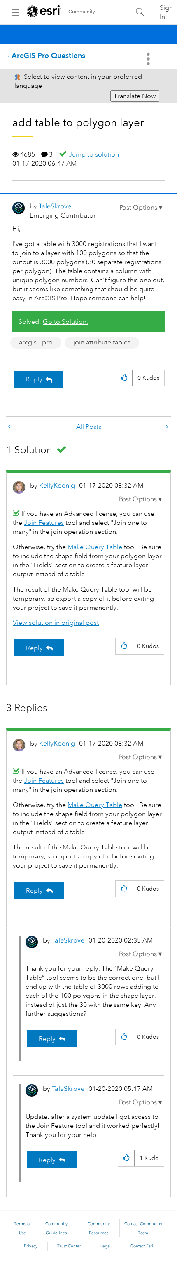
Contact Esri (141, 1246)
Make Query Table (95, 547)
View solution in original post (56, 623)
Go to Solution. (65, 322)
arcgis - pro (36, 342)
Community (81, 12)
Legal (105, 1246)
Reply (34, 379)
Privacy (30, 1246)
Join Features (44, 523)
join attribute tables (101, 342)
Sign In (166, 12)
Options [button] (149, 59)
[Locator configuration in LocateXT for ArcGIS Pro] (166, 427)
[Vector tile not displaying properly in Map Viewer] (10, 427)
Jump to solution (94, 154)
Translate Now (135, 96)
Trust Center (69, 1246)
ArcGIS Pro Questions (48, 55)
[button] (141, 207)
